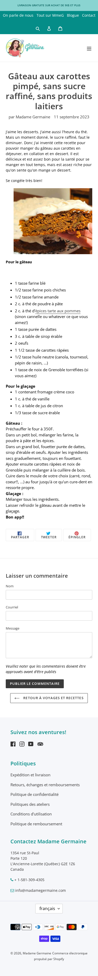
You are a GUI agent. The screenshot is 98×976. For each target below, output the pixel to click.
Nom (10, 586)
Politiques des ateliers (30, 804)
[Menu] (89, 47)
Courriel (12, 607)
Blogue (73, 15)
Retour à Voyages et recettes (52, 698)
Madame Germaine (37, 953)
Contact (88, 15)
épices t (42, 310)
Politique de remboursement (36, 823)
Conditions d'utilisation (31, 813)
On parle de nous (18, 15)
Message (12, 628)
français (47, 908)
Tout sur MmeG (50, 15)
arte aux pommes (64, 310)
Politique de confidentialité (34, 794)
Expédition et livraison (30, 774)
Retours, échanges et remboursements (45, 784)
